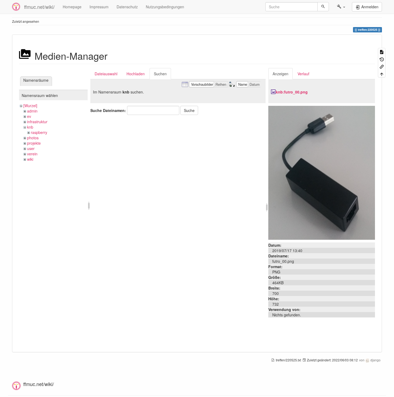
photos (33, 137)
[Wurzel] (30, 105)
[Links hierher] (381, 66)
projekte (34, 143)
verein (32, 153)
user (31, 148)
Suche (189, 110)
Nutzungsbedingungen (165, 6)
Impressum (99, 6)
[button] (341, 6)
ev (29, 116)
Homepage (72, 6)
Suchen (160, 73)
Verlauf (303, 73)
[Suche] (323, 6)
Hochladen (136, 73)
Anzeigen (280, 73)
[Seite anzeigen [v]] (381, 51)
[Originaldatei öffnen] (321, 172)
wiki (30, 159)
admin (32, 111)
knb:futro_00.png (292, 92)
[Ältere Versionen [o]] (381, 58)
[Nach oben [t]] (381, 73)
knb (30, 127)
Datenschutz (127, 6)
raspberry (39, 132)
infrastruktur (37, 121)
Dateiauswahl (106, 73)
